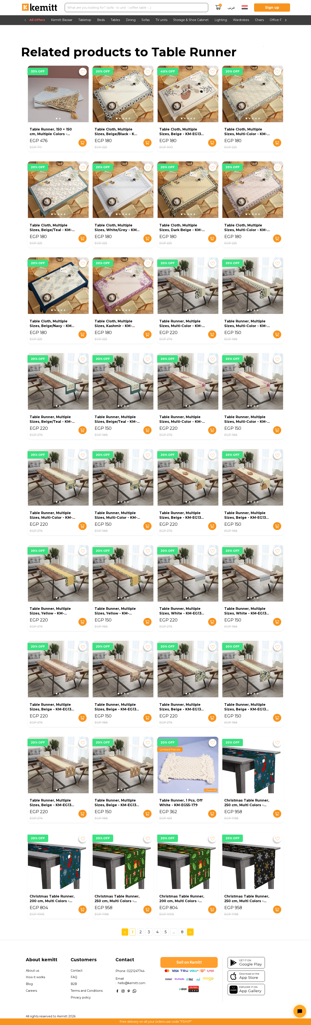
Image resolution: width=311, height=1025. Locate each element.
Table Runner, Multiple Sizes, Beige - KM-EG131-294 (52, 709)
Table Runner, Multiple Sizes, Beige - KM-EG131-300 (181, 517)
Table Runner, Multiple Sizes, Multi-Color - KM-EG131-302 (51, 517)
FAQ (74, 977)
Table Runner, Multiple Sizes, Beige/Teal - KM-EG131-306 (51, 421)
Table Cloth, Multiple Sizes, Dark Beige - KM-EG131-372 (180, 230)
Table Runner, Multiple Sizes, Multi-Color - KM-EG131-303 (245, 421)
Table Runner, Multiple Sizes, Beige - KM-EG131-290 (52, 805)
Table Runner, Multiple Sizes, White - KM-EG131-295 (246, 613)
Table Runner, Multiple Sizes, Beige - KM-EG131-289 (117, 805)
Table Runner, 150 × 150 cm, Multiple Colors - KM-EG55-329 (51, 134)
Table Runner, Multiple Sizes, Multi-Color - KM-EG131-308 (180, 326)
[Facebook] (117, 990)
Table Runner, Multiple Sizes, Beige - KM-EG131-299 (246, 517)
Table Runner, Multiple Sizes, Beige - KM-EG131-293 (117, 709)
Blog (29, 984)
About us (32, 970)
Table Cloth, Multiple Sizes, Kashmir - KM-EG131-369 (113, 326)
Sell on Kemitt (189, 962)
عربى (231, 8)
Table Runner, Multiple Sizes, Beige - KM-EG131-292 (181, 709)
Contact (77, 970)
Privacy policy (81, 997)
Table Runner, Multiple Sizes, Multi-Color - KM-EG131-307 (245, 326)
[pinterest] (129, 990)
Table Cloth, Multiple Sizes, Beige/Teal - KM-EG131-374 (51, 230)
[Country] (245, 7)
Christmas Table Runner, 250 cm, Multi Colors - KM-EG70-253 (117, 901)
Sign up (272, 8)
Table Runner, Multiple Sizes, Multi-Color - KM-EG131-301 (116, 517)
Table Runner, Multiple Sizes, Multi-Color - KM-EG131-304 (180, 421)
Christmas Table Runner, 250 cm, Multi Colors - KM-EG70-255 (246, 805)
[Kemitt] (39, 7)
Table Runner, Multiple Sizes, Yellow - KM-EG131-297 (115, 613)
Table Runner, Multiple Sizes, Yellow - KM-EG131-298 (50, 613)
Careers (31, 991)
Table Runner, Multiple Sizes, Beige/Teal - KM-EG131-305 (116, 421)
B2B (74, 984)
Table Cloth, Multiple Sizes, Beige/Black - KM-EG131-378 (117, 134)
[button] (56, 118)
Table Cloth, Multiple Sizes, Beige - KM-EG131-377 (181, 134)
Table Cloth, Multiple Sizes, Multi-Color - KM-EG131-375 (245, 134)
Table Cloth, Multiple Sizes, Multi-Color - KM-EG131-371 (245, 230)
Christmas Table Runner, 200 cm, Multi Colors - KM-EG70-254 (52, 901)
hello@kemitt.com (131, 983)
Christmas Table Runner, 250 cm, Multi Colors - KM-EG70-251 (246, 901)
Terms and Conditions (87, 991)
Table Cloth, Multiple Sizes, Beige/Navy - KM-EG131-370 (51, 326)
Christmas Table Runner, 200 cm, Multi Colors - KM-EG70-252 (181, 901)
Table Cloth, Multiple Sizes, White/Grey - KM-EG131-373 (116, 230)
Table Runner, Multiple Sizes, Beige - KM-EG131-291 (246, 709)
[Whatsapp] (134, 990)
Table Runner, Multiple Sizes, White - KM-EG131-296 (181, 613)
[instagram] (123, 990)
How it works (35, 977)
